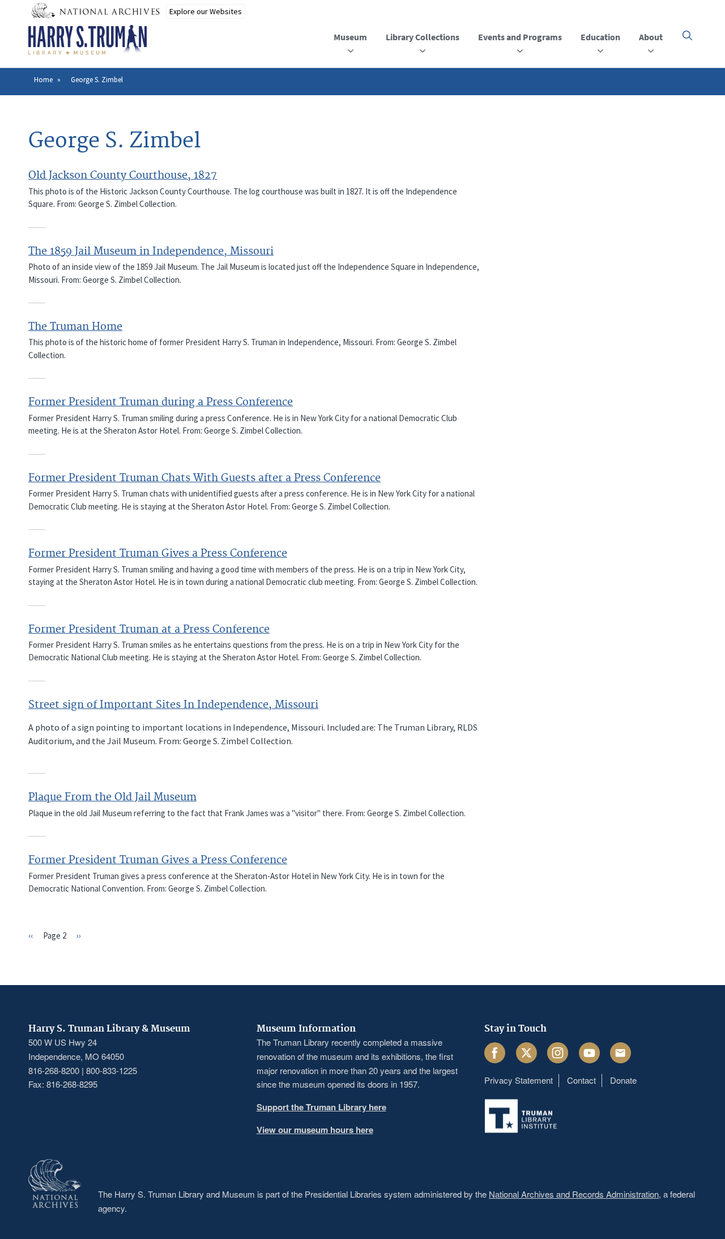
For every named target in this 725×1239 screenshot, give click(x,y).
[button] (687, 35)
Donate (623, 1080)
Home (43, 79)
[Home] (87, 40)
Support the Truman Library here (321, 1107)
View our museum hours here (315, 1129)
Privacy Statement (518, 1080)
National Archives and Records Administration (574, 1194)
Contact (581, 1080)
